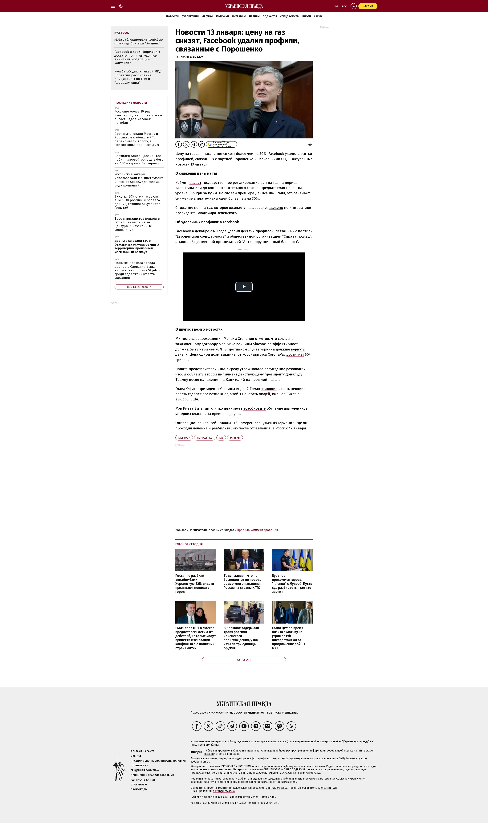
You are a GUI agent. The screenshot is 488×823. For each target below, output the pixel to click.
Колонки (222, 16)
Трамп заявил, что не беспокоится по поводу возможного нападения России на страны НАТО (243, 582)
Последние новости (131, 102)
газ (221, 437)
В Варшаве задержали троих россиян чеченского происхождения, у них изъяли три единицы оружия (241, 638)
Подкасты (270, 16)
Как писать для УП (143, 779)
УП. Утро (207, 16)
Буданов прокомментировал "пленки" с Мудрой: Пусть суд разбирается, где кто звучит (292, 584)
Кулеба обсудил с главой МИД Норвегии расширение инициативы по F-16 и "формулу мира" (137, 77)
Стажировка (139, 784)
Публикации (190, 16)
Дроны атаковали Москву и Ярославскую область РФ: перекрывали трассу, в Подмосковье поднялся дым (137, 139)
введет (195, 182)
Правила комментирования (257, 530)
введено (276, 207)
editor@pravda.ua (224, 791)
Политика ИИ (139, 765)
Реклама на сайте (142, 751)
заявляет (269, 389)
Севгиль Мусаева (276, 787)
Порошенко (204, 437)
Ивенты (254, 16)
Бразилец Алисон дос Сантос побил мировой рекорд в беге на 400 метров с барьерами (139, 159)
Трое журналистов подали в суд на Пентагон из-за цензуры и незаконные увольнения (137, 224)
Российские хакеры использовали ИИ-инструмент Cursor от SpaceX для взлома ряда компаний (139, 179)
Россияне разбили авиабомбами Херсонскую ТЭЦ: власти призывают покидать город (194, 584)
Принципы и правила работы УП (152, 775)
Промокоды (139, 789)
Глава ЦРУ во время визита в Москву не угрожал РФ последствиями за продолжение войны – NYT (290, 638)
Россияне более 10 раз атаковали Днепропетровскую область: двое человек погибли (139, 117)
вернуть (298, 349)
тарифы (235, 437)
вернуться (263, 423)
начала (257, 369)
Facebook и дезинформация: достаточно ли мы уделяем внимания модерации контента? (137, 57)
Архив (318, 16)
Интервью (239, 16)
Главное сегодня (189, 544)
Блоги (306, 16)
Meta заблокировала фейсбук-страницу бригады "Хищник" (138, 41)
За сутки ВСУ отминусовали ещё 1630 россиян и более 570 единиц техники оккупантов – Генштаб (139, 202)
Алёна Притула (327, 787)
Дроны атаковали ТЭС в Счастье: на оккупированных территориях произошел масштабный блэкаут (137, 246)
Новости (172, 16)
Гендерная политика (145, 770)
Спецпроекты (289, 16)
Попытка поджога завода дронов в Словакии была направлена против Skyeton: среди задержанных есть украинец (138, 270)
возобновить (254, 408)
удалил (234, 231)
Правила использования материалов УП (158, 760)
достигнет (295, 354)
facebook (184, 437)
